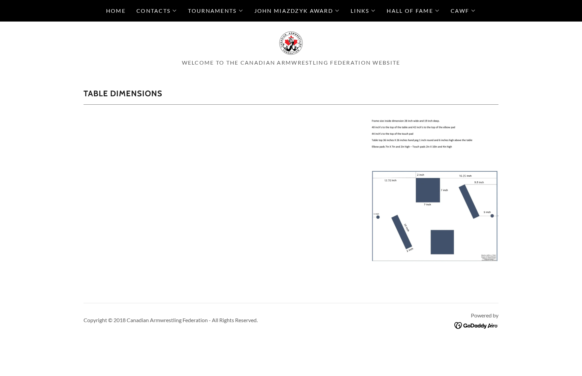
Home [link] (116, 10)
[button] (156, 11)
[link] (291, 42)
